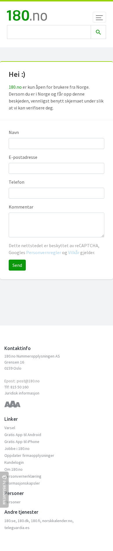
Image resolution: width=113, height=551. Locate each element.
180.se (10, 520)
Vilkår (73, 252)
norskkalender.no (57, 520)
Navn (14, 132)
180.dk (23, 520)
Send (17, 265)
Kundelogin (14, 462)
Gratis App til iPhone (21, 441)
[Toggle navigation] (99, 17)
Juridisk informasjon (21, 393)
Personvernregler (44, 252)
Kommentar (21, 207)
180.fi (35, 520)
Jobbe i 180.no (17, 448)
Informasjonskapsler (22, 483)
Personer (12, 502)
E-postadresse (23, 157)
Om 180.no (13, 469)
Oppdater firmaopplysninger (29, 455)
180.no (15, 87)
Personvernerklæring (22, 476)
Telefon (16, 182)
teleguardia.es (17, 527)
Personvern (4, 493)
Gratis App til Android (22, 434)
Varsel (9, 427)
